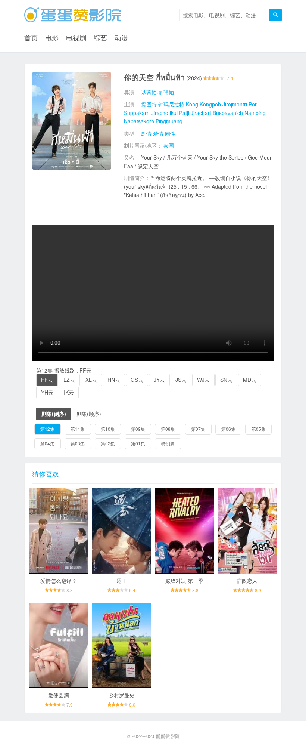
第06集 (228, 429)
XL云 (91, 379)
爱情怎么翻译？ (58, 580)
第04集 (47, 443)
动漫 (121, 37)
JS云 (181, 379)
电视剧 (76, 37)
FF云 (47, 379)
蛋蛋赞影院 (168, 735)
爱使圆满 (58, 695)
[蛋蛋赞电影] (72, 14)
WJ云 (203, 379)
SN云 (226, 379)
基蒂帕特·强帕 (157, 92)
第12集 (47, 429)
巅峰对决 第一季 (184, 580)
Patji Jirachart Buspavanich (211, 113)
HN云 (113, 379)
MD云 (249, 379)
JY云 (159, 379)
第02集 (108, 443)
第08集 (168, 429)
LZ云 (69, 379)
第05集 (259, 429)
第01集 (138, 443)
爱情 (158, 133)
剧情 (146, 133)
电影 (52, 37)
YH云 (47, 392)
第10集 (108, 429)
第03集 (78, 443)
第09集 (138, 429)
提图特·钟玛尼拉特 (162, 104)
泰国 (168, 145)
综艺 (100, 37)
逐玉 (121, 580)
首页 (31, 37)
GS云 (137, 379)
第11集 (78, 429)
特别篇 (168, 443)
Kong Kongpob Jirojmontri (216, 104)
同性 (170, 133)
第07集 (198, 429)
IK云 (69, 392)
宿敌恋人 (247, 580)
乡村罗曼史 (122, 695)
